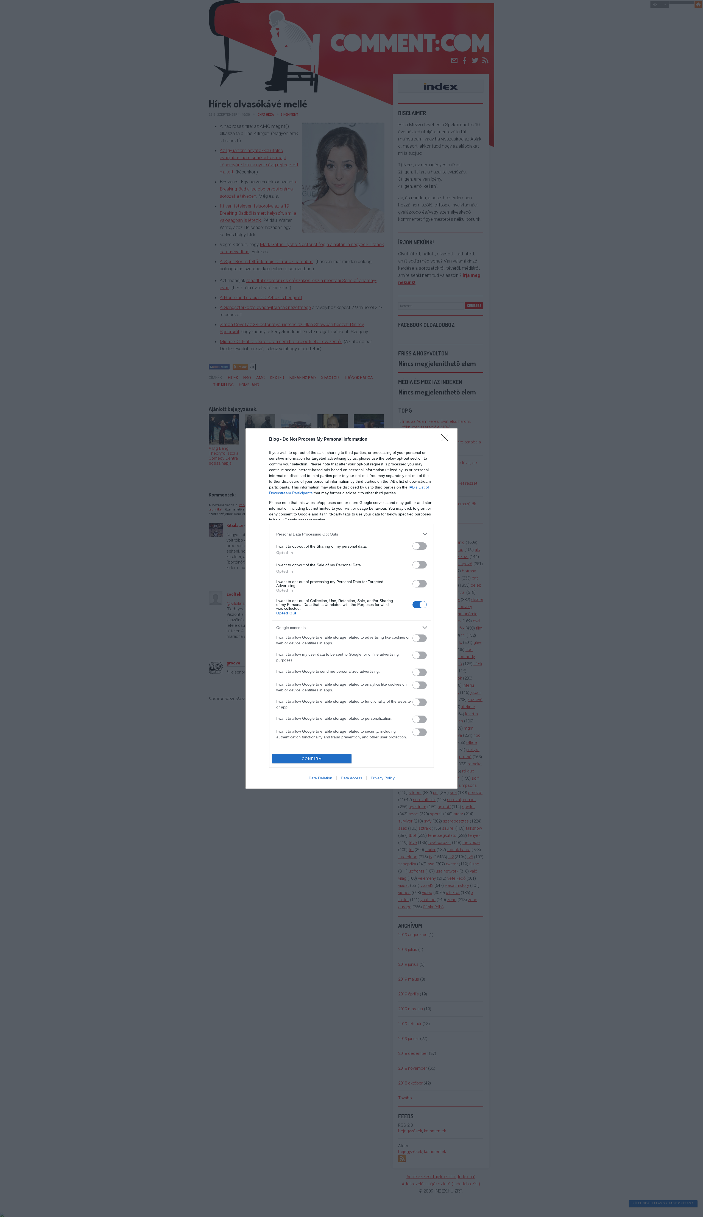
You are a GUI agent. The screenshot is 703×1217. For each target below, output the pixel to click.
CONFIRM (312, 759)
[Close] (446, 439)
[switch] (419, 546)
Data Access (351, 778)
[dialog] (351, 608)
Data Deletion (320, 778)
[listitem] (351, 534)
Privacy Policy (383, 778)
